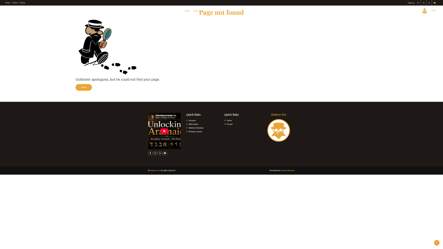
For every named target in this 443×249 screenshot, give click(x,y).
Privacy (22, 3)
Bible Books (193, 124)
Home (8, 3)
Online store (198, 11)
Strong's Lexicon (195, 131)
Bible (209, 11)
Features (220, 11)
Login (232, 11)
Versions (192, 120)
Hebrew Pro (155, 170)
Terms (15, 3)
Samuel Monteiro (288, 170)
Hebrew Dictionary (196, 128)
